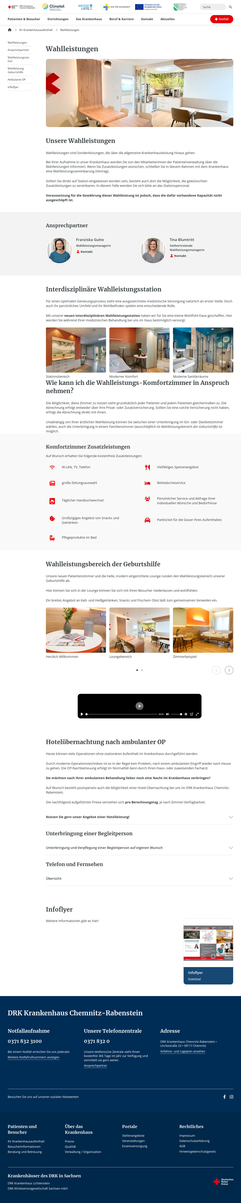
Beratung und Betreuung (25, 1152)
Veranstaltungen (133, 1141)
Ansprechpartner (95, 1065)
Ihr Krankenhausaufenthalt (26, 1141)
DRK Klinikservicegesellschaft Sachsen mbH (38, 1188)
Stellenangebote (133, 1136)
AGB (182, 1146)
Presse (69, 1141)
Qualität (70, 1146)
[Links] (216, 670)
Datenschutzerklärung (194, 1141)
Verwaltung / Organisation (83, 1152)
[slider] (121, 714)
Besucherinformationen (24, 1146)
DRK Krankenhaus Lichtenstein (29, 1183)
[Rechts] (229, 670)
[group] (221, 19)
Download (194, 979)
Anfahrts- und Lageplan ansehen (182, 1051)
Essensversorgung (134, 1146)
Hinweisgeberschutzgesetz (197, 1151)
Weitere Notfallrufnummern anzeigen (33, 1057)
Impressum (187, 1136)
